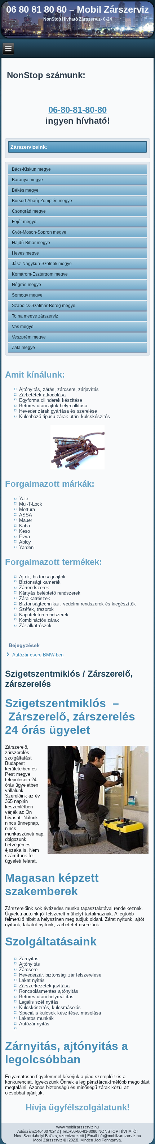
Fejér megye (24, 221)
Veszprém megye (29, 337)
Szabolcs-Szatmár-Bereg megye (43, 305)
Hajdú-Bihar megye (31, 242)
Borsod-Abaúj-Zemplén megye (42, 200)
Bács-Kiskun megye (31, 169)
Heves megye (25, 253)
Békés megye (25, 190)
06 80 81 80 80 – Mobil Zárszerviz (77, 9)
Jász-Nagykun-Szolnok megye (42, 263)
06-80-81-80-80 (77, 110)
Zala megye (23, 347)
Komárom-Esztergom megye (40, 274)
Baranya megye (27, 179)
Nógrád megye (26, 284)
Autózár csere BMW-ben (37, 655)
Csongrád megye (29, 211)
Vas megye (23, 326)
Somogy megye (27, 295)
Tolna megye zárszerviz (35, 316)
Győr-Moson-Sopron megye (39, 232)
